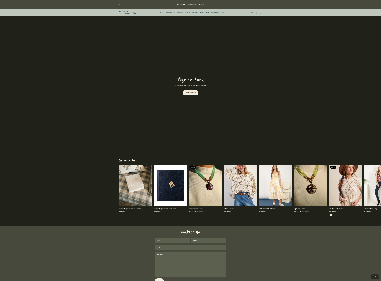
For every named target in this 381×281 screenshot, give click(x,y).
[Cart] (260, 12)
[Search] (252, 12)
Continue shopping (190, 93)
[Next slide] (260, 4)
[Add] (149, 203)
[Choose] (254, 203)
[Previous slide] (120, 4)
